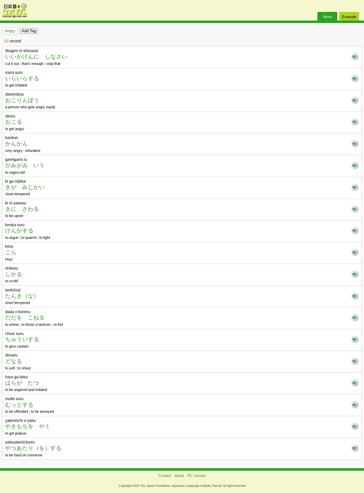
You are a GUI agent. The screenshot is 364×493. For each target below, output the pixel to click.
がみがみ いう (25, 165)
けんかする (19, 230)
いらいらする (22, 78)
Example (349, 17)
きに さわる (22, 209)
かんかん (16, 143)
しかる (13, 274)
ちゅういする (22, 339)
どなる (13, 361)
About (179, 475)
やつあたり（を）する (33, 448)
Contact (164, 475)
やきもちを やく (28, 426)
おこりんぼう (22, 100)
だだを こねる (25, 317)
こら (11, 252)
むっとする (19, 405)
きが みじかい (25, 187)
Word (327, 17)
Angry (10, 31)
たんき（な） (22, 296)
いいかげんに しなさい (36, 57)
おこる (13, 122)
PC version (196, 475)
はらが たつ (22, 383)
